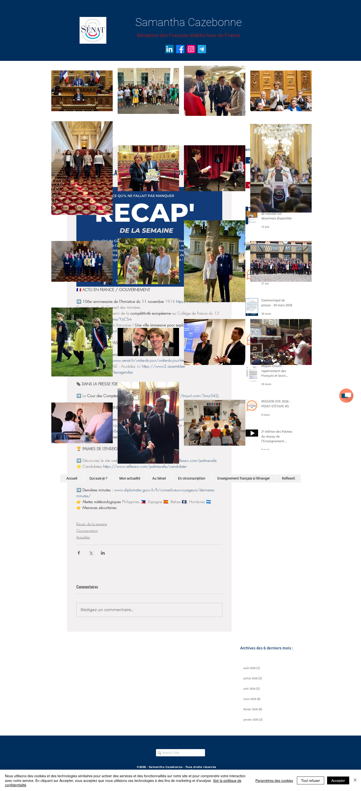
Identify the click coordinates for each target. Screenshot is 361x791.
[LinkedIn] (169, 49)
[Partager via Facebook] (78, 552)
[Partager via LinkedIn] (102, 552)
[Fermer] (355, 780)
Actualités (83, 537)
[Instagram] (191, 49)
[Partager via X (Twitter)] (90, 552)
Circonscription (87, 530)
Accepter (338, 780)
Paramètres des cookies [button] (274, 780)
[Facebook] (180, 49)
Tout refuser (310, 780)
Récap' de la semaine (91, 524)
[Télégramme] (202, 49)
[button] (346, 395)
